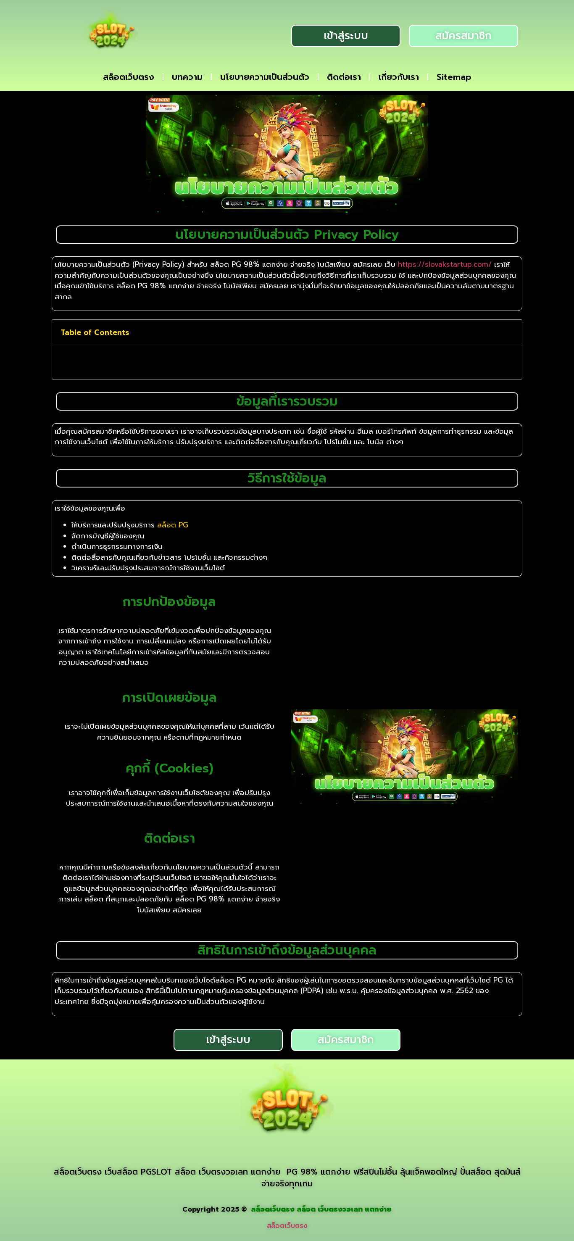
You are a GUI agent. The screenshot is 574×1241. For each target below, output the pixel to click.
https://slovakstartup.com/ (445, 264)
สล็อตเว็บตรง (128, 77)
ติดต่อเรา (344, 77)
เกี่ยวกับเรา (399, 77)
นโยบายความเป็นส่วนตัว (264, 77)
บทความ (187, 77)
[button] (510, 332)
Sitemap (454, 77)
